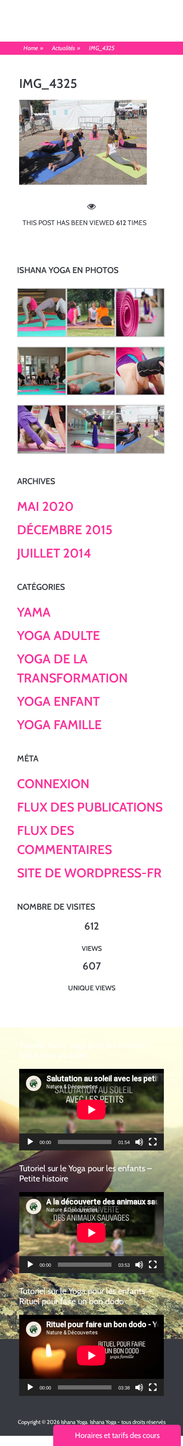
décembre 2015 (64, 530)
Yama (34, 612)
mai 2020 (45, 506)
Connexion (53, 784)
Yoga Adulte (58, 635)
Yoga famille (59, 725)
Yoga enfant (58, 701)
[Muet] (139, 1142)
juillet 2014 (54, 553)
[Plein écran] (153, 1142)
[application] (91, 1109)
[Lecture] (30, 1142)
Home (33, 48)
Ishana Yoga (74, 1421)
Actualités (66, 48)
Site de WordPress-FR (89, 873)
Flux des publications (90, 807)
